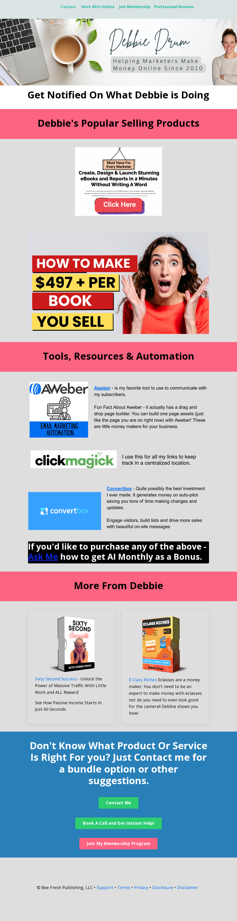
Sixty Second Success (56, 679)
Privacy (141, 887)
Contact (68, 6)
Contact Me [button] (118, 802)
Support (105, 887)
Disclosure (162, 887)
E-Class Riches (143, 679)
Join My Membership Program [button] (118, 843)
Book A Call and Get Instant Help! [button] (118, 823)
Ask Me (43, 556)
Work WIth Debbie (98, 6)
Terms (123, 887)
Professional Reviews (174, 6)
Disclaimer (187, 887)
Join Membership (134, 6)
